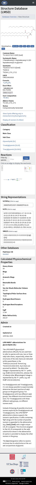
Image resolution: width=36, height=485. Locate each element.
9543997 (6, 254)
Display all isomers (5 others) (13, 120)
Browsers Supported (12, 483)
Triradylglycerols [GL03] (11, 145)
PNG (32, 46)
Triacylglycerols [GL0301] (12, 149)
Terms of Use (16, 481)
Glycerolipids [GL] (9, 141)
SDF (21, 46)
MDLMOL (15, 46)
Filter (26, 158)
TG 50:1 (6, 97)
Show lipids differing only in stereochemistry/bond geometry (14, 114)
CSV (24, 46)
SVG (3, 49)
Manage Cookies (24, 483)
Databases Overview (9, 17)
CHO (7, 82)
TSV (28, 46)
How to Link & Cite (26, 481)
